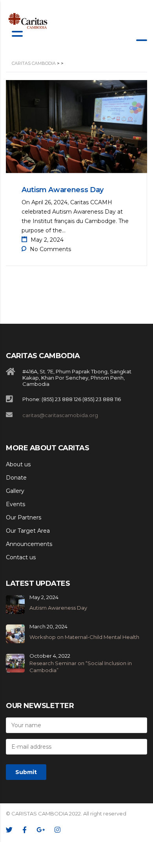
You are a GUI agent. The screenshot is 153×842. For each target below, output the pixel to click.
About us (18, 464)
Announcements (29, 544)
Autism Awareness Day (63, 190)
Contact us (21, 557)
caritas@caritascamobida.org (60, 415)
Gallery (15, 490)
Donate (16, 477)
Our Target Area (28, 530)
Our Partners (23, 517)
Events (15, 504)
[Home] (28, 21)
